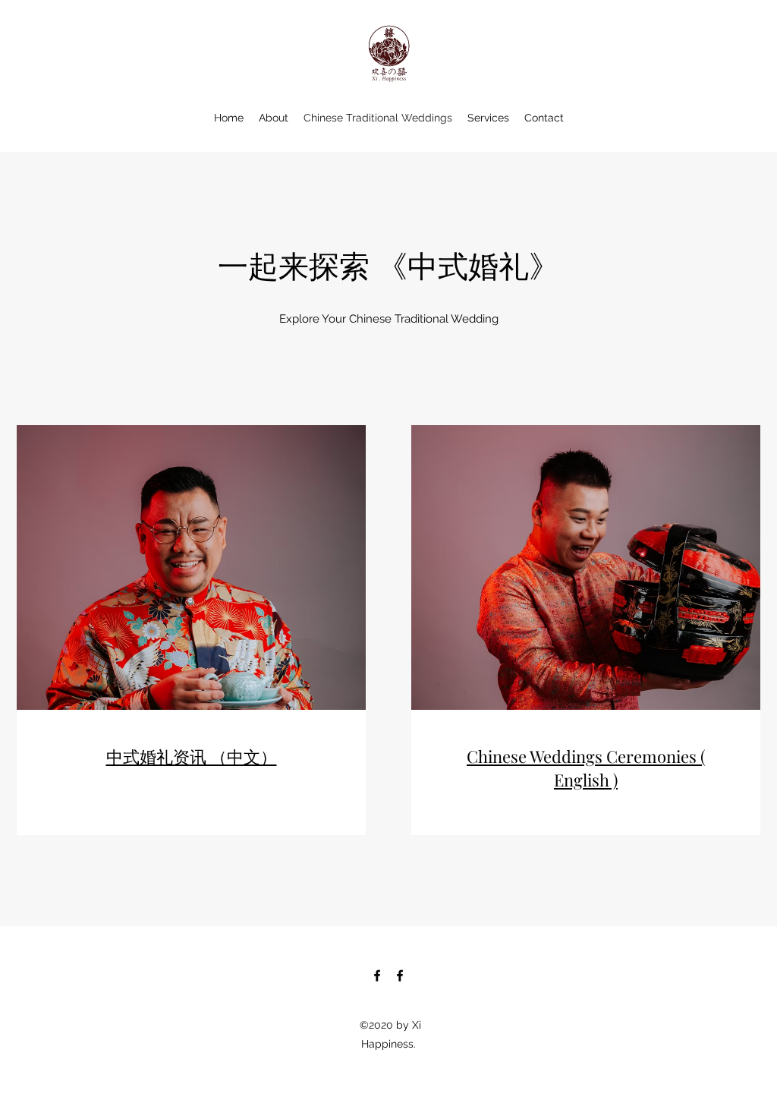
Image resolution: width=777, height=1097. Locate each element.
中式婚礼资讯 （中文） (191, 756)
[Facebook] (377, 975)
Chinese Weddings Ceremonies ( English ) (586, 768)
